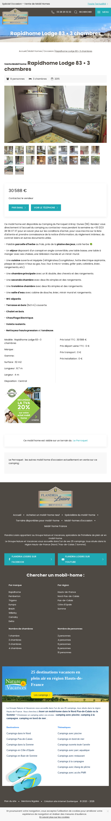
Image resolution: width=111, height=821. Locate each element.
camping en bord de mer (32, 718)
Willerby (13, 612)
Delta (11, 621)
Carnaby (13, 617)
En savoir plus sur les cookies (54, 817)
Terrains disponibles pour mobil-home (37, 520)
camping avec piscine (68, 715)
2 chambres (15, 639)
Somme (62, 608)
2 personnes (64, 635)
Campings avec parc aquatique (74, 750)
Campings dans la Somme (20, 744)
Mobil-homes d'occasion (78, 520)
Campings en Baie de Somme (22, 756)
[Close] (108, 811)
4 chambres (15, 648)
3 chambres (15, 644)
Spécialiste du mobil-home (80, 515)
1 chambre (14, 635)
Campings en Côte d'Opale (20, 750)
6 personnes (64, 644)
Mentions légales (30, 801)
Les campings (41, 695)
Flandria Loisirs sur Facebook (24, 559)
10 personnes (64, 652)
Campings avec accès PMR (72, 772)
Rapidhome (15, 592)
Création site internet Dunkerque (61, 801)
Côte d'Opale (65, 604)
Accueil (17, 515)
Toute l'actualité (97, 3)
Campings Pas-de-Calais (19, 739)
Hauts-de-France (67, 592)
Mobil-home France (55, 526)
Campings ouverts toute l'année (74, 744)
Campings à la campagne (71, 761)
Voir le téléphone (44, 207)
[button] (103, 12)
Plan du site (10, 801)
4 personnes (64, 639)
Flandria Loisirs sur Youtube (77, 559)
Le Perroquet (80, 440)
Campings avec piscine (70, 733)
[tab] (8, 150)
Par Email (17, 207)
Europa (12, 604)
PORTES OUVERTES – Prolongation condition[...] (28, 3)
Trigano (13, 600)
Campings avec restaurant (71, 756)
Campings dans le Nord (19, 733)
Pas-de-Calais (65, 600)
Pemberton (14, 596)
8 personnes (64, 648)
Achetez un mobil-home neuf (43, 515)
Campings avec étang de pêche (74, 767)
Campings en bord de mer (71, 739)
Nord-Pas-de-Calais (68, 596)
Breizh (12, 608)
